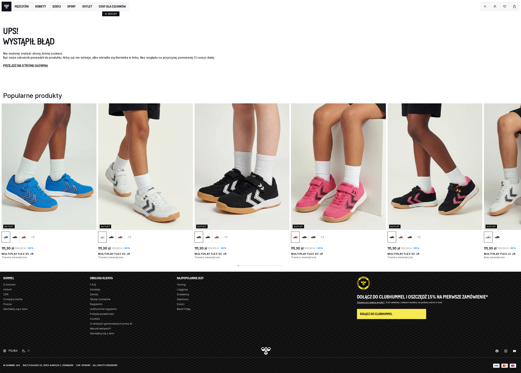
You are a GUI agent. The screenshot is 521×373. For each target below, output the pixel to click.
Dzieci (180, 304)
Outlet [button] (87, 6)
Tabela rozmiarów (100, 299)
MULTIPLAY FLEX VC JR (17, 253)
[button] (485, 6)
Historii (7, 289)
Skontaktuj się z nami (15, 309)
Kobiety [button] (40, 6)
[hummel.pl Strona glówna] (6, 6)
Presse (7, 304)
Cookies (95, 318)
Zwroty (94, 294)
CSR (5, 294)
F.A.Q (93, 284)
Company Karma (12, 299)
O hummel (9, 284)
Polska (13, 350)
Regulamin (96, 304)
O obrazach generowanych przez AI (111, 323)
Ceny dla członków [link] (112, 6)
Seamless (183, 299)
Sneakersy (183, 294)
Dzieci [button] (57, 6)
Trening (181, 284)
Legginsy (182, 289)
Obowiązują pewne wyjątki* (371, 302)
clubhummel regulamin (103, 309)
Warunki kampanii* (100, 328)
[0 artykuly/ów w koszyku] (514, 6)
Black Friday (184, 309)
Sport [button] (71, 6)
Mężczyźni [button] (22, 6)
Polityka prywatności (102, 313)
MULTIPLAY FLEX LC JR (499, 253)
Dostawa (95, 289)
